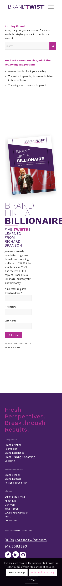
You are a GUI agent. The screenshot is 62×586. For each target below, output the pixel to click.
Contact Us (11, 520)
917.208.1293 (16, 546)
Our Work (10, 504)
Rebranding (11, 448)
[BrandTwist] (26, 7)
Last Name (10, 320)
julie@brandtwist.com (26, 540)
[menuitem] (49, 7)
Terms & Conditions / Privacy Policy (18, 530)
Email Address (13, 292)
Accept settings (17, 572)
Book (11, 508)
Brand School (12, 474)
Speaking (10, 460)
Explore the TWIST (15, 496)
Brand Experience (14, 452)
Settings (31, 579)
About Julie (11, 500)
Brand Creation (13, 444)
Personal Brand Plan (16, 482)
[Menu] (49, 7)
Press (8, 516)
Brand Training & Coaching (20, 456)
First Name (11, 306)
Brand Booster (13, 478)
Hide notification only (42, 572)
